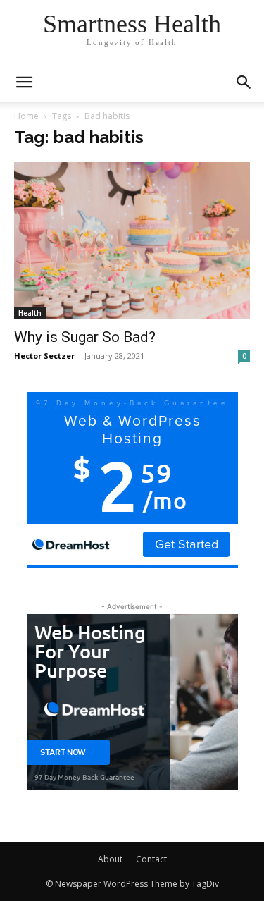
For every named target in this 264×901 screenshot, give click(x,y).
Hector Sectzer (44, 355)
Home (26, 116)
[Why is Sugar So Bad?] (132, 240)
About (110, 859)
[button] (244, 82)
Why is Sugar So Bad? (85, 337)
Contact (151, 859)
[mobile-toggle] (23, 82)
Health (30, 313)
